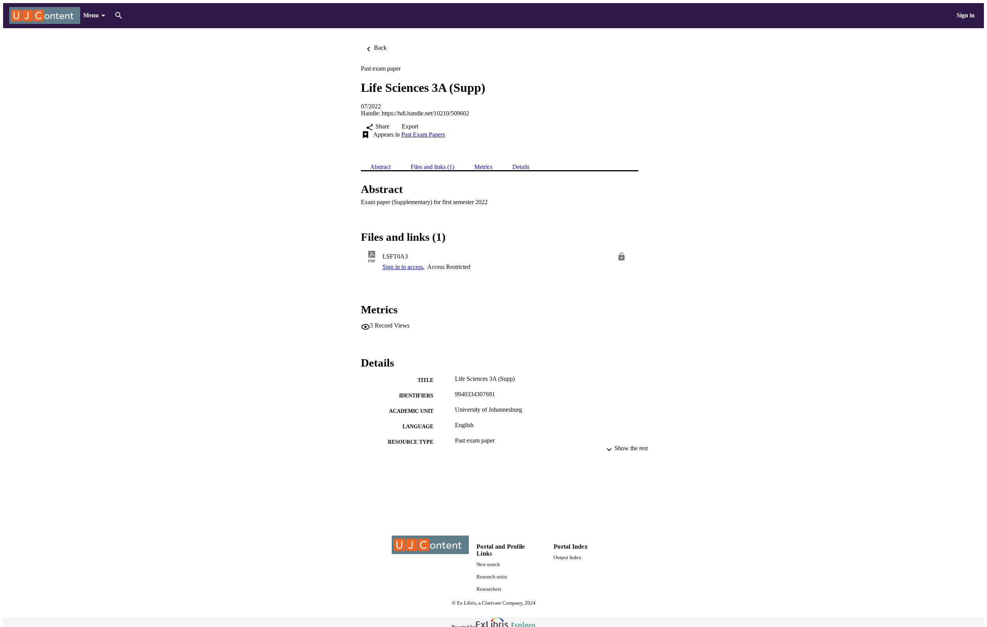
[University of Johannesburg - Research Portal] (44, 15)
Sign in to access (402, 267)
